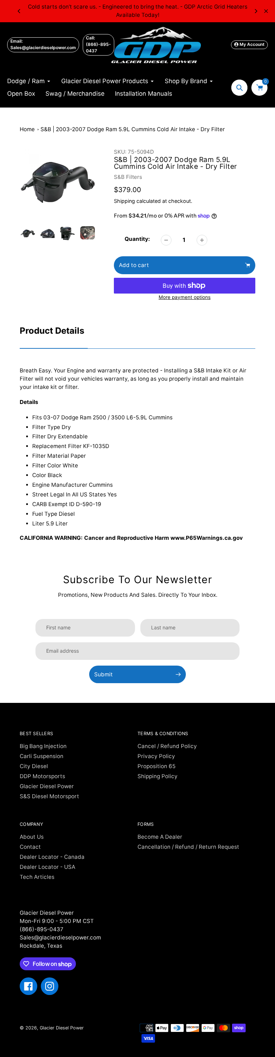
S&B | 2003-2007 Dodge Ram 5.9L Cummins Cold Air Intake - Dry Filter (132, 129)
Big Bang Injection (43, 746)
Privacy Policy (156, 756)
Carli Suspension (41, 756)
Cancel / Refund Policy (167, 746)
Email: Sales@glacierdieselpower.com (43, 44)
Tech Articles (37, 876)
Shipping (124, 201)
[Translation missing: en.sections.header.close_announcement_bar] (266, 11)
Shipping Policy (158, 776)
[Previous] (19, 11)
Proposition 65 (156, 766)
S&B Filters (128, 176)
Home (27, 129)
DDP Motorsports (42, 776)
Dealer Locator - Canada (52, 856)
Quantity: (137, 238)
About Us (32, 836)
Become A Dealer (160, 836)
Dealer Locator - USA (47, 866)
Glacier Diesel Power (47, 786)
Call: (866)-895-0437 (98, 44)
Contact (30, 846)
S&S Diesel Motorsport (49, 796)
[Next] (255, 11)
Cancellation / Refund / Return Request (188, 846)
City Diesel (34, 766)
